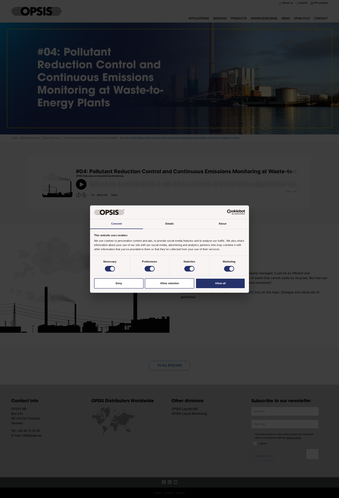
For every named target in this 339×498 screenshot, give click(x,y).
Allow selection (169, 283)
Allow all (220, 283)
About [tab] (222, 223)
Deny (119, 283)
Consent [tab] (116, 223)
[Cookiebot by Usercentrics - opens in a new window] (229, 212)
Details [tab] (169, 223)
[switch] (150, 268)
